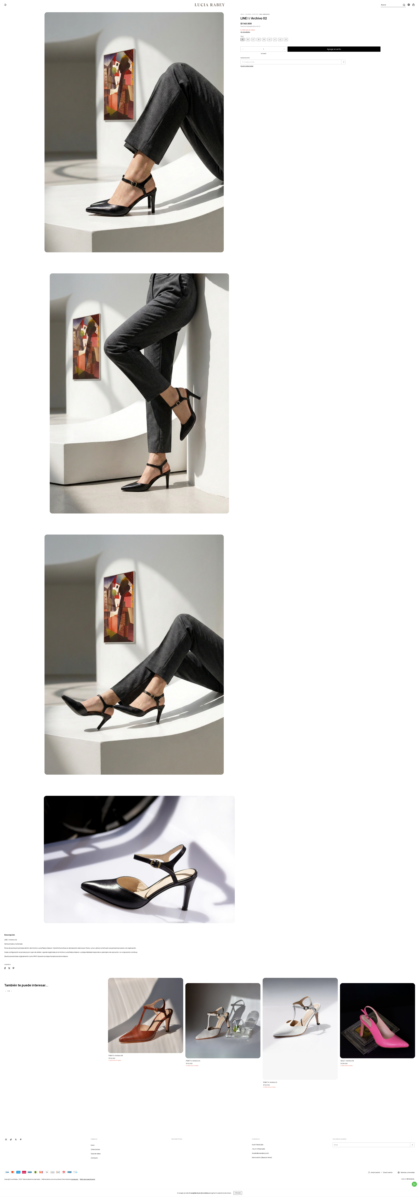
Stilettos (255, 14)
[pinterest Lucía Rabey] (20, 1139)
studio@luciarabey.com (260, 1153)
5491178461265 (257, 1145)
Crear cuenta (387, 1172)
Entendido (238, 1193)
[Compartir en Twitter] (9, 968)
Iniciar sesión (375, 1172)
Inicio (242, 14)
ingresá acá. (74, 1179)
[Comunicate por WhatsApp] (414, 1184)
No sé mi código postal (246, 66)
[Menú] (5, 5)
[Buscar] (404, 5)
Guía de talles (96, 1154)
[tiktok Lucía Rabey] (11, 1139)
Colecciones (95, 1149)
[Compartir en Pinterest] (13, 968)
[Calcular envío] (343, 62)
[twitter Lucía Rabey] (15, 1139)
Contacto (94, 1158)
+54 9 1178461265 (258, 1149)
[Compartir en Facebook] (5, 968)
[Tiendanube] (408, 1179)
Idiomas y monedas (407, 1172)
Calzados (248, 14)
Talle (242, 36)
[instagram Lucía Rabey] (6, 1139)
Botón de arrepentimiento (87, 1179)
